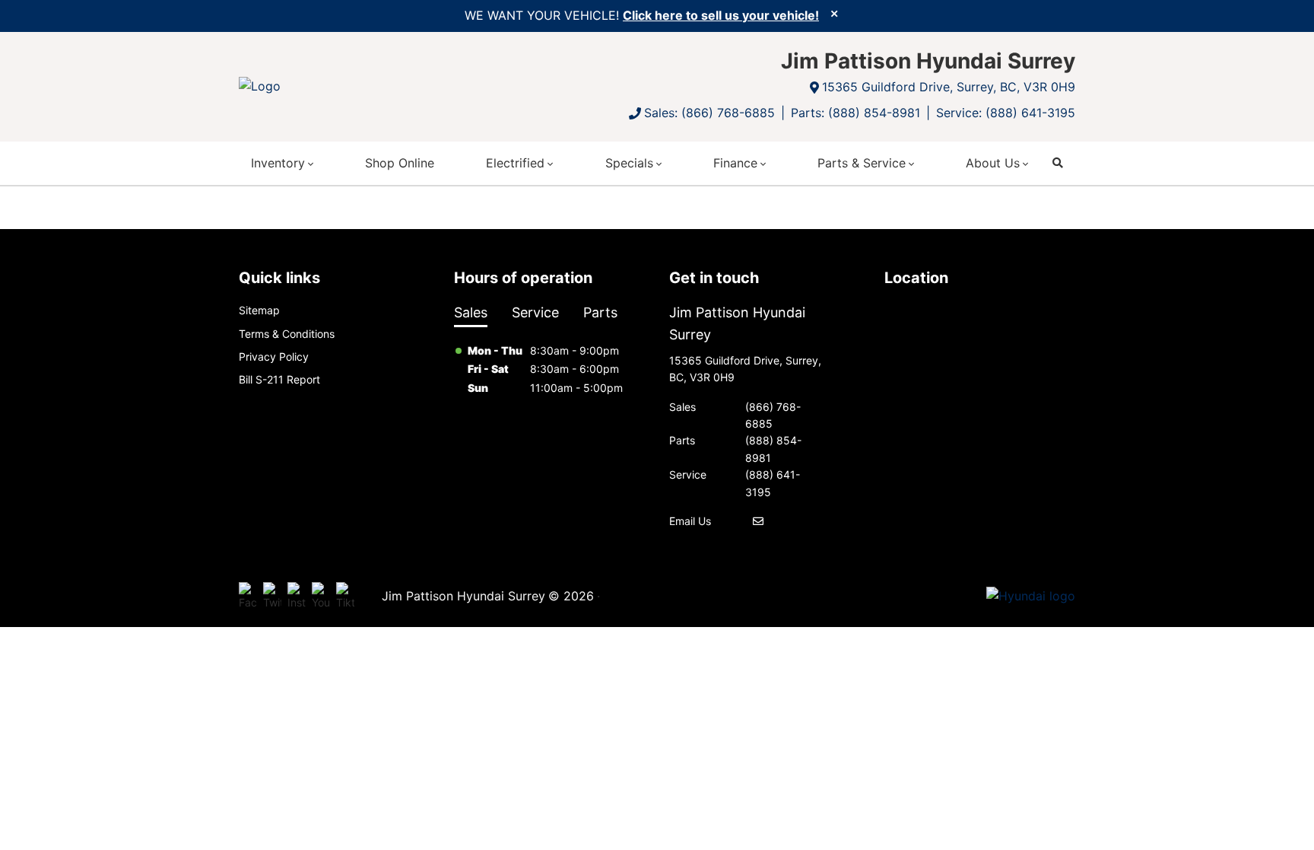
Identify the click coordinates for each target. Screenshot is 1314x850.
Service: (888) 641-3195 (1005, 112)
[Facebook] (248, 596)
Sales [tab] (470, 312)
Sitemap (259, 310)
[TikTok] (345, 596)
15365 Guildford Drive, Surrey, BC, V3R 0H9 (948, 86)
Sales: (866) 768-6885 (709, 112)
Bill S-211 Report (279, 379)
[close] (834, 13)
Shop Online (399, 162)
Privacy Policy (274, 356)
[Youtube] (321, 596)
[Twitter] (272, 596)
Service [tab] (535, 312)
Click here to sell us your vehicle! (721, 15)
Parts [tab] (600, 312)
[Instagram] (296, 596)
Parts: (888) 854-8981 (855, 112)
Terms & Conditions (287, 333)
